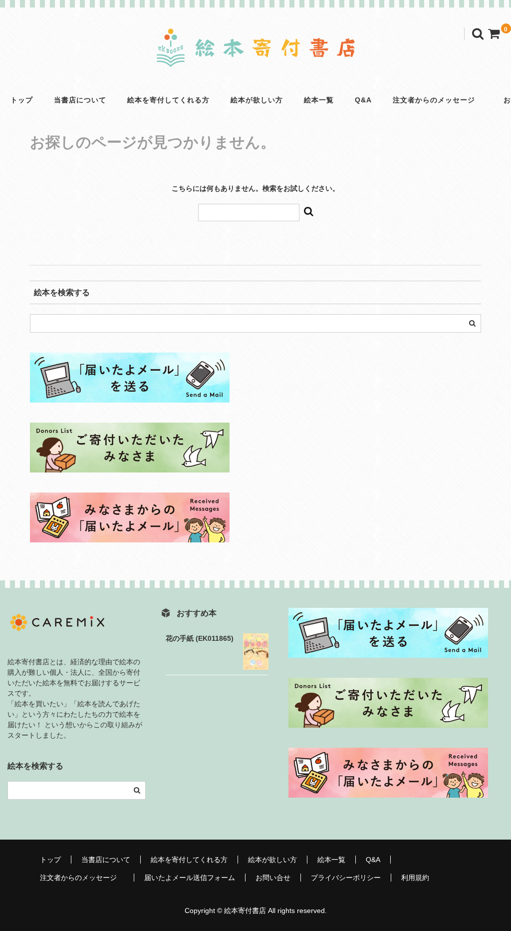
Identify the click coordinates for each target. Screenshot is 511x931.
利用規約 (415, 878)
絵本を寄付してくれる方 (168, 100)
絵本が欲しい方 (257, 100)
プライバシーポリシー (346, 878)
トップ (21, 100)
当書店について (80, 100)
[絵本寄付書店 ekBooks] (255, 58)
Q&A (363, 100)
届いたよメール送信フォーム (189, 878)
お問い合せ (273, 878)
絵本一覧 (319, 100)
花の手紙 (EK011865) (200, 638)
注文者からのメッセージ (438, 100)
